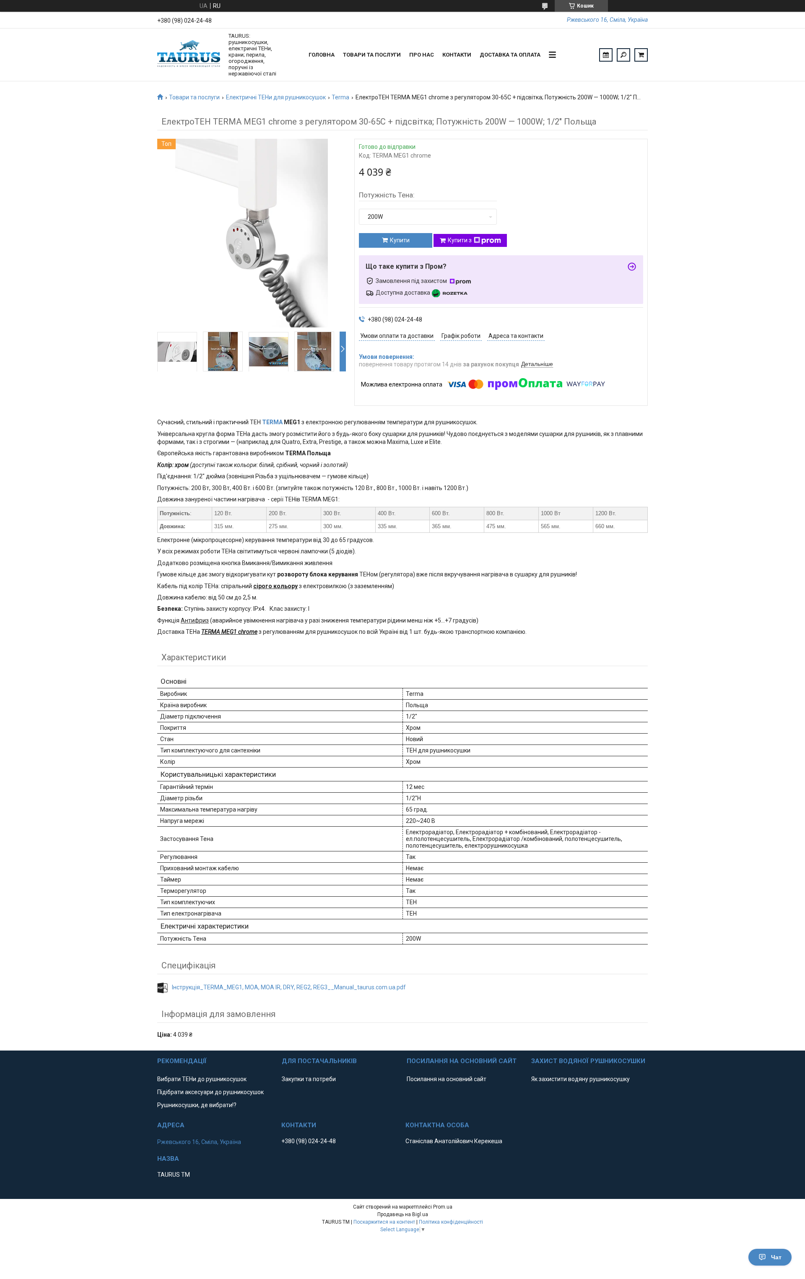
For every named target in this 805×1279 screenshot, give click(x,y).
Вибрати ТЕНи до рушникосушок (202, 1079)
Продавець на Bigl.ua (402, 1214)
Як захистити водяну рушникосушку (580, 1079)
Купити (400, 240)
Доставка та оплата (510, 55)
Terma (340, 97)
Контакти (456, 55)
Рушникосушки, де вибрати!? (196, 1105)
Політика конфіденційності (451, 1222)
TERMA (272, 422)
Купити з (460, 240)
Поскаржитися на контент (384, 1222)
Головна (322, 55)
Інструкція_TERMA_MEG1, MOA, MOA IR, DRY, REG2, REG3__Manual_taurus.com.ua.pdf (289, 987)
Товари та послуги (372, 55)
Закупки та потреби (309, 1079)
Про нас (421, 55)
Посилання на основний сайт (446, 1079)
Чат (776, 1257)
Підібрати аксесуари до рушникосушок (210, 1092)
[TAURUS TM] (188, 55)
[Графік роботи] (606, 55)
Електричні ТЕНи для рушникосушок (276, 97)
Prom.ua (442, 1207)
